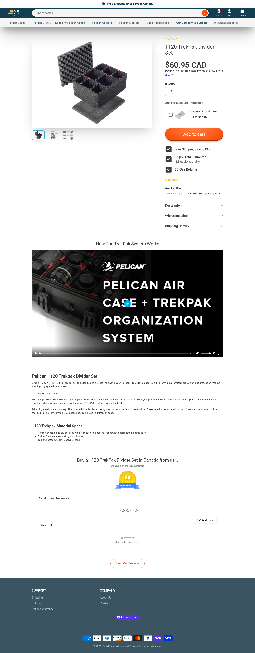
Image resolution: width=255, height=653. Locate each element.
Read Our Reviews (127, 563)
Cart (242, 13)
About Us (105, 597)
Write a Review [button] (206, 520)
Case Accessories (158, 22)
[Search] (205, 13)
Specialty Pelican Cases (70, 22)
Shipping (37, 597)
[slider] (113, 353)
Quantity (170, 83)
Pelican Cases (16, 22)
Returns (36, 603)
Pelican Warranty (42, 609)
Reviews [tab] (44, 525)
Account (230, 13)
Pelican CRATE (42, 22)
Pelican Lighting (129, 22)
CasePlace (108, 646)
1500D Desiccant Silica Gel (203, 111)
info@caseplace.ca (226, 22)
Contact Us (107, 603)
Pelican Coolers (102, 22)
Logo (13, 13)
